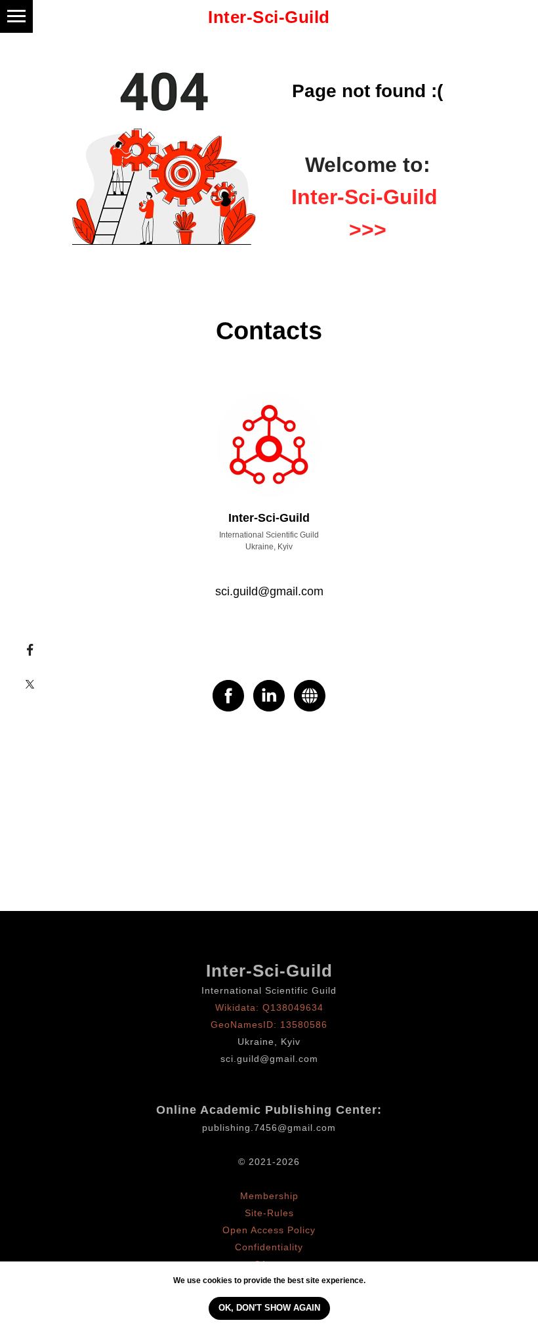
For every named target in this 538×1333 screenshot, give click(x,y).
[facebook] (228, 695)
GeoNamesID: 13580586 (269, 1024)
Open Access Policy (269, 1230)
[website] (309, 695)
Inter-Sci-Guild (269, 971)
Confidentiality (269, 1247)
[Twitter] (30, 684)
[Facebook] (30, 650)
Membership (269, 1196)
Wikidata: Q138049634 (269, 1007)
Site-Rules (269, 1213)
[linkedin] (269, 695)
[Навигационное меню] (16, 16)
